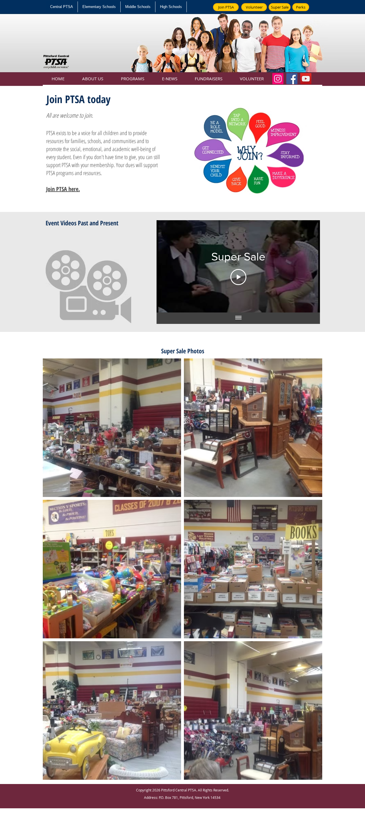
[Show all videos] (238, 318)
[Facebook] (291, 78)
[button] (92, 76)
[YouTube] (305, 78)
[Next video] (308, 266)
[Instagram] (277, 78)
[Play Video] (238, 277)
